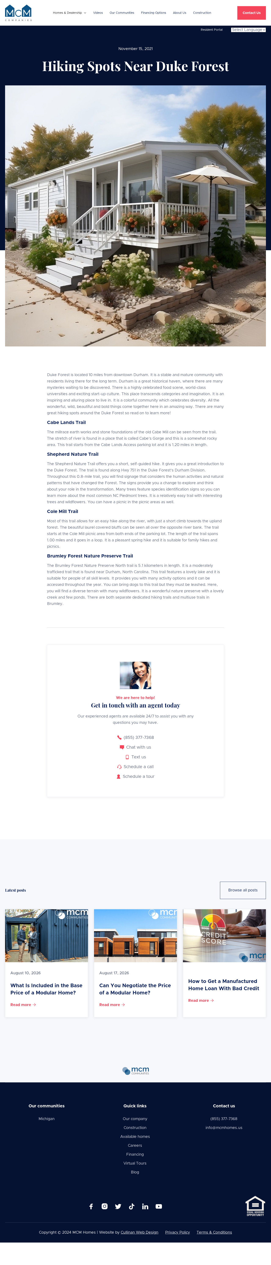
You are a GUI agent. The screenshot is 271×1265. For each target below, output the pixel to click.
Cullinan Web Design (139, 1232)
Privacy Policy (177, 1232)
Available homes (135, 1137)
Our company (135, 1119)
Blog (135, 1172)
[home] (18, 13)
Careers (135, 1146)
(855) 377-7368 (223, 1119)
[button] (69, 13)
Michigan (47, 1119)
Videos (98, 12)
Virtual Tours (135, 1163)
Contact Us (252, 13)
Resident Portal (212, 29)
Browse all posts (243, 890)
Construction (202, 12)
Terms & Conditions (214, 1232)
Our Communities (122, 12)
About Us (179, 12)
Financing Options (153, 12)
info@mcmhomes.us (224, 1128)
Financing (135, 1155)
